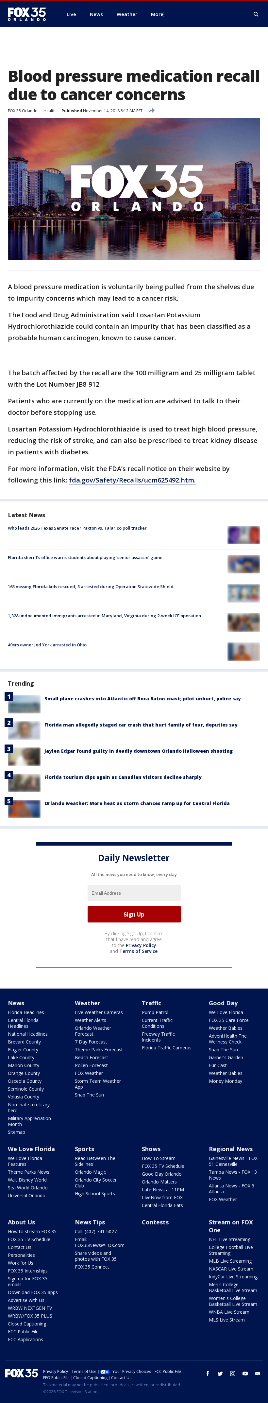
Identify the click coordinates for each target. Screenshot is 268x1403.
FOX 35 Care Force (229, 1020)
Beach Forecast (91, 1057)
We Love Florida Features (25, 1161)
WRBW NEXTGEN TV (30, 1308)
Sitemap (16, 1132)
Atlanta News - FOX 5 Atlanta (231, 1189)
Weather (87, 1003)
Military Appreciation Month (29, 1121)
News (16, 1003)
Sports (84, 1149)
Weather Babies (226, 1028)
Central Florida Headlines (23, 1023)
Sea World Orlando (28, 1187)
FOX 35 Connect (92, 1267)
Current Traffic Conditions (157, 1023)
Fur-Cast (218, 1065)
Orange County (24, 1073)
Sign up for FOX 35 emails (27, 1281)
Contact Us (19, 1247)
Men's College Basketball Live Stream (233, 1287)
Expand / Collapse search (256, 14)
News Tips (90, 1222)
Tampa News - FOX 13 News (233, 1175)
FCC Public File (23, 1331)
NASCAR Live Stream (231, 1269)
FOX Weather (89, 1073)
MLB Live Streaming (230, 1261)
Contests (155, 1222)
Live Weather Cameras (99, 1012)
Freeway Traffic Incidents (158, 1037)
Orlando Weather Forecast (93, 1031)
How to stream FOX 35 (32, 1231)
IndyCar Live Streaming (233, 1276)
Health (49, 111)
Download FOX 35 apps (33, 1292)
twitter (220, 1373)
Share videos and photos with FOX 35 (96, 1256)
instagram (232, 1373)
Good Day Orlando (162, 1174)
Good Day (223, 1003)
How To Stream (159, 1158)
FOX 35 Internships (28, 1271)
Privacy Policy (141, 945)
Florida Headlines (26, 1012)
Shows (151, 1149)
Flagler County (23, 1049)
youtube (245, 1373)
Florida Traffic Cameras (167, 1047)
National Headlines (28, 1034)
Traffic (151, 1003)
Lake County (21, 1057)
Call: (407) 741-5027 (96, 1231)
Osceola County (25, 1081)
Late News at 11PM (163, 1189)
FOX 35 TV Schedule (163, 1166)
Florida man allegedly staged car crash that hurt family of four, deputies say (141, 725)
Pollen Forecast (91, 1065)
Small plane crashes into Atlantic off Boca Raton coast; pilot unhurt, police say (142, 698)
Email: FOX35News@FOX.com (100, 1242)
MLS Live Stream (227, 1320)
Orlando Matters (159, 1182)
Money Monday (225, 1081)
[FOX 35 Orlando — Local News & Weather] (29, 14)
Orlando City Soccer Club (96, 1183)
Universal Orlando (26, 1195)
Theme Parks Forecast (99, 1049)
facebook (208, 1373)
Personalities (21, 1255)
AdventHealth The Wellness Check (228, 1039)
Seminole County (26, 1089)
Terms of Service (138, 951)
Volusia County (23, 1097)
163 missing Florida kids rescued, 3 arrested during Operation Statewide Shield (91, 586)
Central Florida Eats (162, 1205)
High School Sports (95, 1193)
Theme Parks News (28, 1172)
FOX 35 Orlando (23, 111)
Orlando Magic (90, 1172)
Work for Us (20, 1263)
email (257, 1373)
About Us (21, 1222)
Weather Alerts (90, 1020)
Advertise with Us (26, 1300)
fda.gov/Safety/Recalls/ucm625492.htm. (132, 480)
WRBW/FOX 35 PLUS (30, 1316)
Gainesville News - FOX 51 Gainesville (233, 1161)
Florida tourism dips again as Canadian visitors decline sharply (123, 777)
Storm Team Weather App (98, 1084)
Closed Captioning (27, 1324)
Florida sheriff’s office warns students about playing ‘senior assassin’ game (85, 557)
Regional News (231, 1149)
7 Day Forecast (91, 1042)
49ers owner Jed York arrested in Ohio (47, 645)
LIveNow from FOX (162, 1197)
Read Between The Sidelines (95, 1161)
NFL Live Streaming (229, 1239)
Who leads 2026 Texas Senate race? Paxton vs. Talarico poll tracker (77, 528)
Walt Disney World (27, 1180)
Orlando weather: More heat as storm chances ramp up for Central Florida (137, 803)
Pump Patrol (155, 1012)
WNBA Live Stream (229, 1312)
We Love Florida (226, 1012)
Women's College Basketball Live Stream (233, 1301)
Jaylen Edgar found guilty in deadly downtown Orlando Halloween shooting (138, 751)
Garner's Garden (226, 1057)
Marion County (23, 1065)
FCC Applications (25, 1339)
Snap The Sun (89, 1095)
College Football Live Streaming (231, 1250)
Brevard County (24, 1042)
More (157, 14)
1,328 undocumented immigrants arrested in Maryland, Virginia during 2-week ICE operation (104, 616)
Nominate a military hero (29, 1107)
